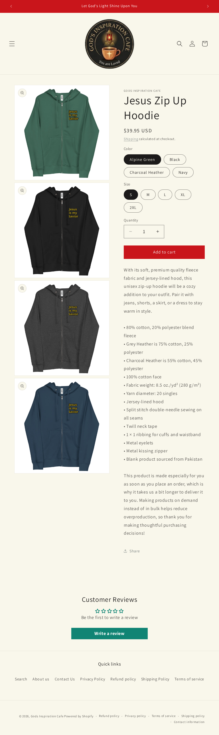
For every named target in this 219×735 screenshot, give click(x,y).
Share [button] (134, 551)
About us (41, 679)
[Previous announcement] (11, 6)
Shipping (131, 139)
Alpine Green (142, 159)
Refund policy (123, 679)
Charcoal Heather (147, 172)
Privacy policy (135, 716)
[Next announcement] (208, 6)
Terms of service (189, 679)
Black (175, 159)
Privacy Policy (92, 679)
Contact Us (65, 679)
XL (183, 194)
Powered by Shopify (79, 716)
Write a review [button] (109, 633)
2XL (133, 207)
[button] (12, 43)
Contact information (189, 722)
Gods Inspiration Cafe (47, 716)
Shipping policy (193, 716)
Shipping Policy (155, 679)
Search (21, 679)
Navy (183, 172)
